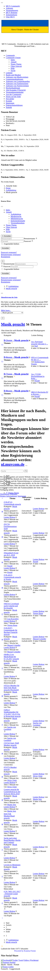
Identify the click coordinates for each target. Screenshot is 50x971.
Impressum (22, 496)
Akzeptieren (4, 494)
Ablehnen (13, 494)
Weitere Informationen (8, 496)
